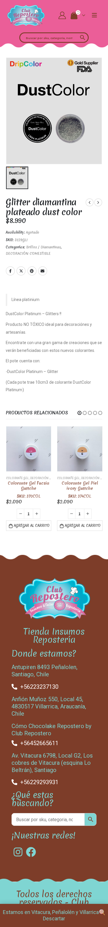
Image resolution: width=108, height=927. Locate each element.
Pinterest (32, 271)
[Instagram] (18, 851)
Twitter (21, 271)
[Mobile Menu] (94, 15)
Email (42, 271)
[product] (28, 449)
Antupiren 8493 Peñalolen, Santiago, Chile (44, 671)
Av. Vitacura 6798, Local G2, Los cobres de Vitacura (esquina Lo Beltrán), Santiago (52, 762)
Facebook (10, 271)
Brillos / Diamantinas (43, 247)
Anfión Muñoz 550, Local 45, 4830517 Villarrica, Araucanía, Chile (49, 706)
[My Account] (62, 15)
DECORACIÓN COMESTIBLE (28, 253)
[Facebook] (30, 851)
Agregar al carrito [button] (32, 525)
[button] (79, 412)
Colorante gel (17, 478)
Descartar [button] (54, 918)
